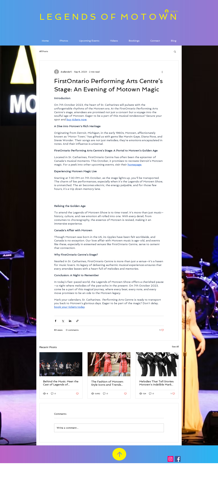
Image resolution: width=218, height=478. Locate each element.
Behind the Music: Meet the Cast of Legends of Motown (60, 383)
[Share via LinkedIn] (70, 320)
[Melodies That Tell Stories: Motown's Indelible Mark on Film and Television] (157, 364)
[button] (175, 51)
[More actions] (162, 72)
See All (175, 346)
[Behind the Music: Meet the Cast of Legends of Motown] (60, 364)
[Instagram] (170, 459)
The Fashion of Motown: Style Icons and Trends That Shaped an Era (107, 383)
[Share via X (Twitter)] (62, 320)
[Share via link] (77, 320)
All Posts (43, 51)
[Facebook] (178, 459)
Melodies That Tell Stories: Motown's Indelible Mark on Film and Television (156, 383)
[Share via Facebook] (55, 320)
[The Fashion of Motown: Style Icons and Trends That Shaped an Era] (109, 364)
